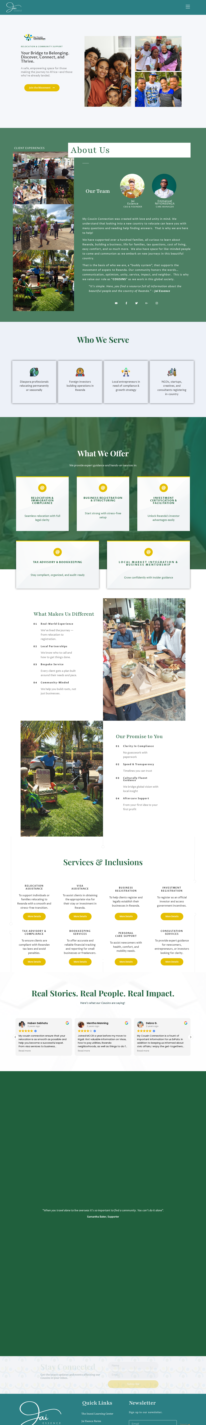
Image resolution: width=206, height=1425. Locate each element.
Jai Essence (132, 202)
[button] (190, 1037)
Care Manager (165, 206)
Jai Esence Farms (91, 1421)
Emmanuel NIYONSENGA (165, 202)
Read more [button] (25, 1050)
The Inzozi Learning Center (97, 1413)
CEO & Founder (132, 206)
